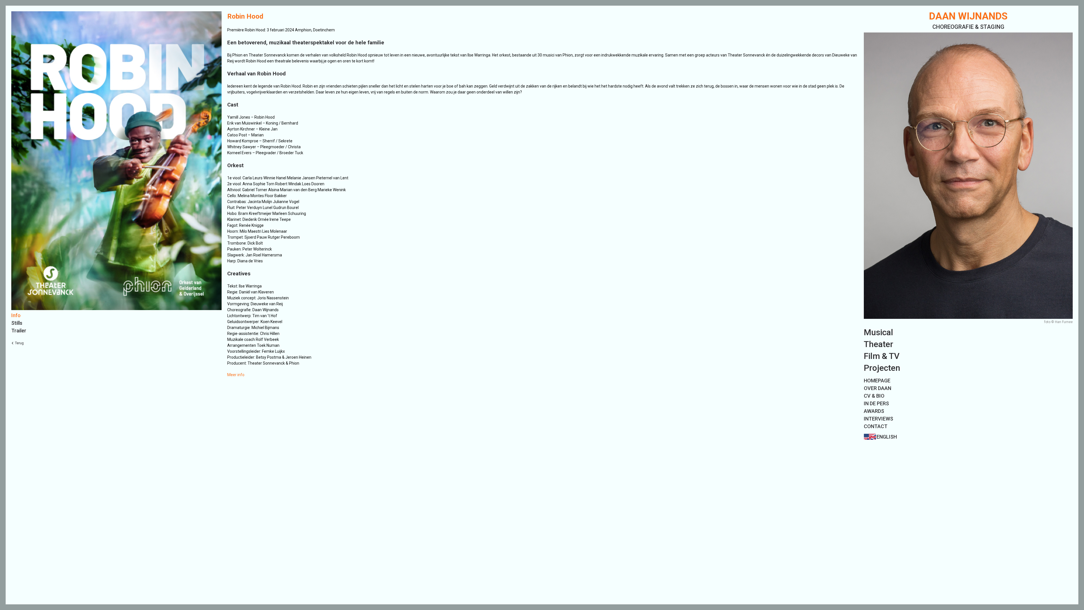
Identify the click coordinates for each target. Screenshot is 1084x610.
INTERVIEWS (878, 419)
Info (16, 315)
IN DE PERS (876, 403)
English (887, 437)
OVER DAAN (877, 388)
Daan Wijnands (968, 16)
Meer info (235, 374)
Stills (16, 323)
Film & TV (881, 356)
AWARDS (874, 411)
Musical (878, 332)
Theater (878, 344)
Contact (876, 426)
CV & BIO (874, 396)
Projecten (882, 368)
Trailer (18, 331)
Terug (19, 343)
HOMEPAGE (877, 381)
